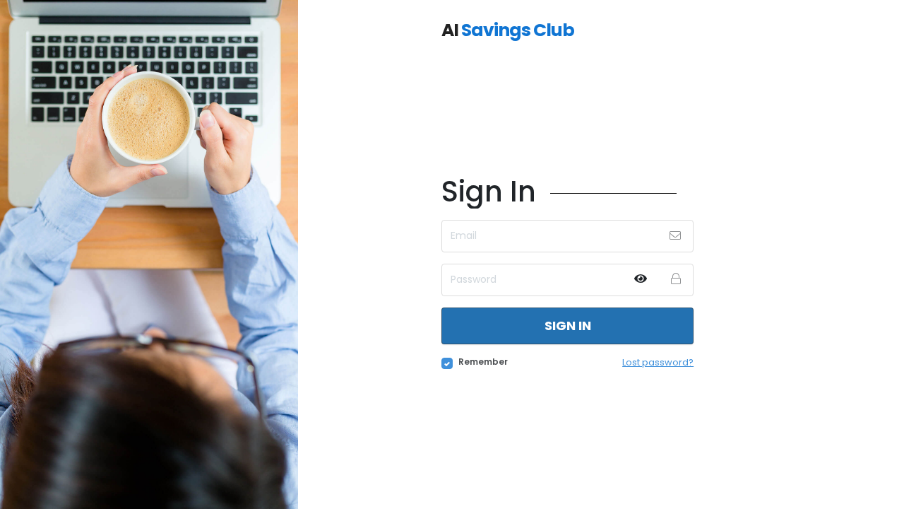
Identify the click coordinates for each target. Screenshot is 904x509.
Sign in (568, 325)
